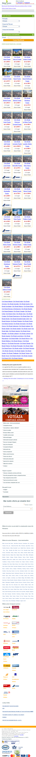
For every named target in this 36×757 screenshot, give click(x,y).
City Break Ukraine (15, 356)
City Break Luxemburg (17, 336)
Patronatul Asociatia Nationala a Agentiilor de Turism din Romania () (17, 711)
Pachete (3, 8)
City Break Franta (27, 321)
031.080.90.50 (27, 2)
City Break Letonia (24, 333)
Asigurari (6, 8)
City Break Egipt (25, 316)
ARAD (13, 533)
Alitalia (13, 618)
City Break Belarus (17, 306)
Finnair (13, 643)
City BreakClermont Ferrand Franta (17, 122)
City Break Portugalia (16, 346)
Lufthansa (5, 668)
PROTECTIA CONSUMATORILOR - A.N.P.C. (12, 720)
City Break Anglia (18, 301)
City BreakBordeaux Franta (27, 100)
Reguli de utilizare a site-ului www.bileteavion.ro (13, 737)
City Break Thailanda (12, 353)
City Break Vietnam (17, 358)
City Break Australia (13, 304)
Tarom (13, 688)
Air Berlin (14, 609)
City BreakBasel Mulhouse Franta (27, 79)
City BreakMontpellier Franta (7, 191)
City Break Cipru (21, 314)
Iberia (13, 650)
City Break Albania (7, 301)
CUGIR (31, 533)
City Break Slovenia (8, 351)
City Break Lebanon (13, 333)
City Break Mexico (24, 338)
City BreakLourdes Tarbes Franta (27, 144)
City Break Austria (24, 304)
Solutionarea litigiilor (7, 739)
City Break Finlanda (16, 321)
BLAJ (9, 533)
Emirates (5, 643)
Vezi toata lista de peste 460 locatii (10, 535)
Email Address (17, 506)
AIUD (17, 533)
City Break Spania (19, 351)
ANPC (26, 737)
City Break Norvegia (13, 343)
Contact (14, 8)
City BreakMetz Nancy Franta (27, 166)
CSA (4, 634)
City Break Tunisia (24, 353)
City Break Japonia (14, 331)
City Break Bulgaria (7, 311)
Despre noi (11, 8)
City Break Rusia (7, 348)
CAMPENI (26, 533)
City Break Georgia (7, 323)
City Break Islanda (15, 328)
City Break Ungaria (26, 356)
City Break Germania (19, 323)
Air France (6, 618)
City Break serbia (17, 348)
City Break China (11, 314)
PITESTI (21, 533)
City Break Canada (19, 311)
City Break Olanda (25, 343)
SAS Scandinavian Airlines (15, 679)
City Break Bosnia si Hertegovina (11, 309)
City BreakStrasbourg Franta (7, 264)
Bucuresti (4, 533)
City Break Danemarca (13, 316)
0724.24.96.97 (20, 2)
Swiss (4, 688)
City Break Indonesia (12, 326)
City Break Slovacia (28, 348)
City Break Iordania (24, 326)
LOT (13, 656)
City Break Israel (26, 328)
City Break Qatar (28, 346)
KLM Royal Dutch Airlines (6, 659)
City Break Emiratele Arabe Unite (19, 318)
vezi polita (22, 734)
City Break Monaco (16, 341)
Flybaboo (5, 650)
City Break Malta (13, 338)
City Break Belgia (29, 306)
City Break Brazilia (26, 309)
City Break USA (6, 358)
